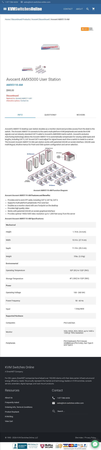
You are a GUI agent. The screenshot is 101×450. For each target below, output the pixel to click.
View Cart (9, 421)
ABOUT (79, 9)
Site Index (79, 438)
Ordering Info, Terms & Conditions (18, 407)
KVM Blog (9, 416)
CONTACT (68, 9)
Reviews (81, 115)
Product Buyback (12, 412)
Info (20, 115)
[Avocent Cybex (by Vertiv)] (88, 30)
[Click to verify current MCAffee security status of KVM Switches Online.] (47, 449)
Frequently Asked (12, 402)
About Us (8, 398)
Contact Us (24, 101)
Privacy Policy (90, 438)
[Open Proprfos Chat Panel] (95, 444)
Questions (50, 115)
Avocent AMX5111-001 (24, 98)
